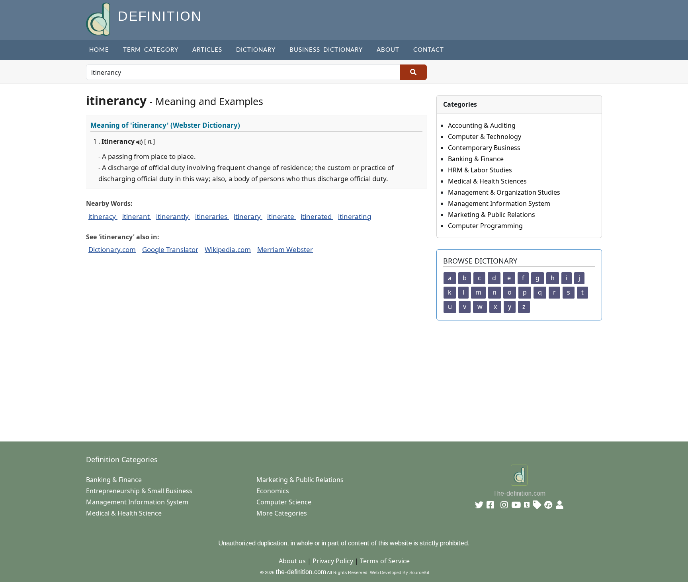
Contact (428, 50)
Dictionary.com (112, 249)
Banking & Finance (476, 158)
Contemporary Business (484, 147)
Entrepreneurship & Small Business (139, 490)
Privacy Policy (333, 561)
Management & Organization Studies (504, 192)
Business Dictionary (326, 50)
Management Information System (499, 203)
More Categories (281, 513)
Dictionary (256, 50)
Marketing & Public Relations (491, 214)
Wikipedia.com (228, 249)
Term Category (150, 50)
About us (292, 561)
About (388, 50)
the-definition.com (301, 571)
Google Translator (170, 249)
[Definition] (99, 18)
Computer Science (283, 502)
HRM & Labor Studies (480, 170)
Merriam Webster (285, 249)
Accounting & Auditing (482, 125)
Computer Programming (485, 225)
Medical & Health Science (124, 513)
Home (99, 50)
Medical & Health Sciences (487, 181)
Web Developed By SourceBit (399, 572)
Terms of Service (385, 561)
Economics (272, 490)
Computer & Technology (484, 136)
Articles (207, 50)
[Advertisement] (325, 376)
